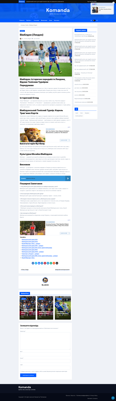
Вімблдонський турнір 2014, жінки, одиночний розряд (37, 247)
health (76, 113)
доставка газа (78, 88)
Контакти (56, 20)
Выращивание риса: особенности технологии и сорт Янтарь (83, 35)
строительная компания (81, 102)
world (81, 113)
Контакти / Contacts (92, 398)
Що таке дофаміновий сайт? (82, 65)
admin (46, 285)
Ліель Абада (25, 269)
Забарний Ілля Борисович (62, 269)
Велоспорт (44, 20)
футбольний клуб (79, 115)
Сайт (21, 364)
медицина (87, 113)
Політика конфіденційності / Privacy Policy (86, 395)
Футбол (28, 20)
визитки (76, 95)
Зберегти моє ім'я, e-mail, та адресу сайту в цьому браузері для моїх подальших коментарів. (44, 371)
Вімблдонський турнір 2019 (29, 239)
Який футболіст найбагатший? (44, 312)
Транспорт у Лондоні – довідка (30, 253)
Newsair (37, 397)
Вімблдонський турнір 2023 (30, 241)
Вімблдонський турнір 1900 (30, 249)
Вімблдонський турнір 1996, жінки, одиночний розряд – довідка (40, 255)
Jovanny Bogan (27, 38)
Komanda (58, 10)
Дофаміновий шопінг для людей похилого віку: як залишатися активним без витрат (85, 40)
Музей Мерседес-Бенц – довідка (31, 243)
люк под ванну (78, 91)
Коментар (23, 331)
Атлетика (36, 20)
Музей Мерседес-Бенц (28, 258)
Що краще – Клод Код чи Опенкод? (83, 73)
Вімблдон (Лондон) (31, 34)
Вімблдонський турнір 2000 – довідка (33, 251)
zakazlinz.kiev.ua (79, 84)
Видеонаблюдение (79, 98)
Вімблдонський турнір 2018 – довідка (32, 245)
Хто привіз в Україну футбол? (63, 312)
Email (22, 358)
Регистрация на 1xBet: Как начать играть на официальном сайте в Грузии (85, 78)
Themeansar (43, 397)
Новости (22, 20)
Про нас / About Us (70, 395)
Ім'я (21, 351)
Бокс (50, 20)
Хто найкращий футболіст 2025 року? (27, 311)
